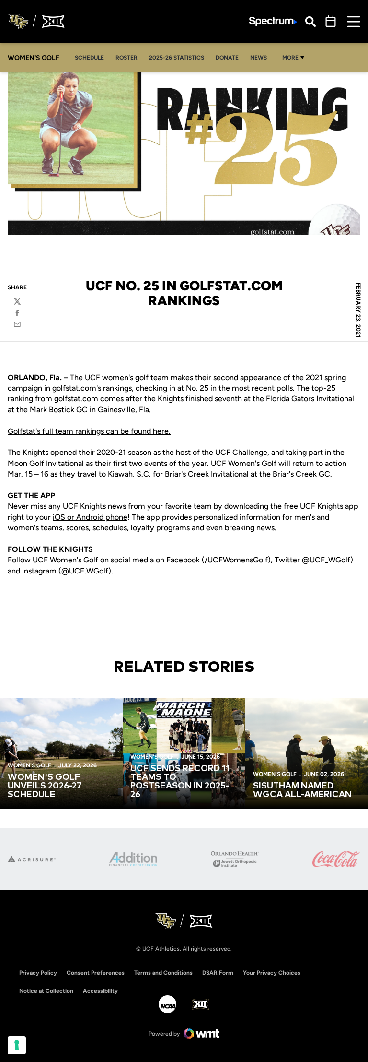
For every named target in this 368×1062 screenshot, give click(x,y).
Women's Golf (29, 765)
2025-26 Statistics (179, 57)
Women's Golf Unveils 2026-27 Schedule (45, 786)
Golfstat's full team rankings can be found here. (89, 431)
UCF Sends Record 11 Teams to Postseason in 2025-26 (180, 781)
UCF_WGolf (330, 559)
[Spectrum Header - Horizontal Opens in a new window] (273, 22)
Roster (126, 57)
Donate (227, 57)
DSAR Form (217, 972)
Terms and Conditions (163, 972)
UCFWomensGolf (237, 559)
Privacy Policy (38, 972)
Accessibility (100, 990)
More (290, 57)
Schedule (89, 57)
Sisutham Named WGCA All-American (302, 790)
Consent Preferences (96, 972)
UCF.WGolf (88, 570)
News (258, 57)
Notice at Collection (46, 991)
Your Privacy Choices (271, 972)
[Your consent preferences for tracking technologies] (17, 1045)
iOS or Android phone (90, 517)
